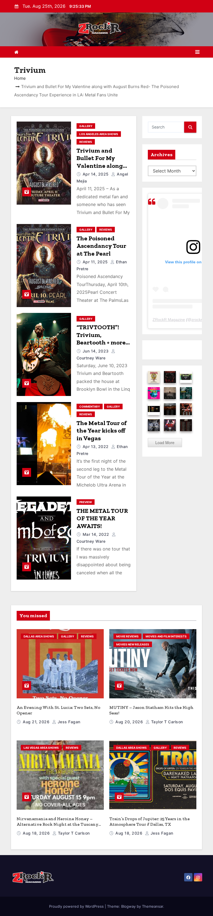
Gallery (85, 126)
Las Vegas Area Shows (41, 747)
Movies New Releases (132, 644)
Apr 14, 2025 (96, 174)
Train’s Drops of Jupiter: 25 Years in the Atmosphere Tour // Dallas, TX (149, 821)
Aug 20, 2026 (129, 721)
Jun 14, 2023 (96, 351)
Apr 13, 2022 (96, 446)
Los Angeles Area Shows (98, 134)
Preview (85, 502)
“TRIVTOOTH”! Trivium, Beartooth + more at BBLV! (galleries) (103, 338)
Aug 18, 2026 (37, 833)
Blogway (128, 906)
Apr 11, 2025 (96, 261)
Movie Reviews (127, 636)
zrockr (196, 319)
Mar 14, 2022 (97, 534)
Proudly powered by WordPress (77, 906)
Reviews (85, 141)
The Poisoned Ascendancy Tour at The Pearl (101, 246)
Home (20, 78)
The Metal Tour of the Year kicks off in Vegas (102, 430)
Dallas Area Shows (39, 636)
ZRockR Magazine (169, 319)
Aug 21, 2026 (37, 721)
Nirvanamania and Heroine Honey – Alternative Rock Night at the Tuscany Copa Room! (57, 824)
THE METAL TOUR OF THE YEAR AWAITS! (102, 518)
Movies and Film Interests (166, 636)
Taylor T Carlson (166, 721)
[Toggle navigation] (197, 52)
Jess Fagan (68, 721)
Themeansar (152, 906)
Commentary (89, 406)
